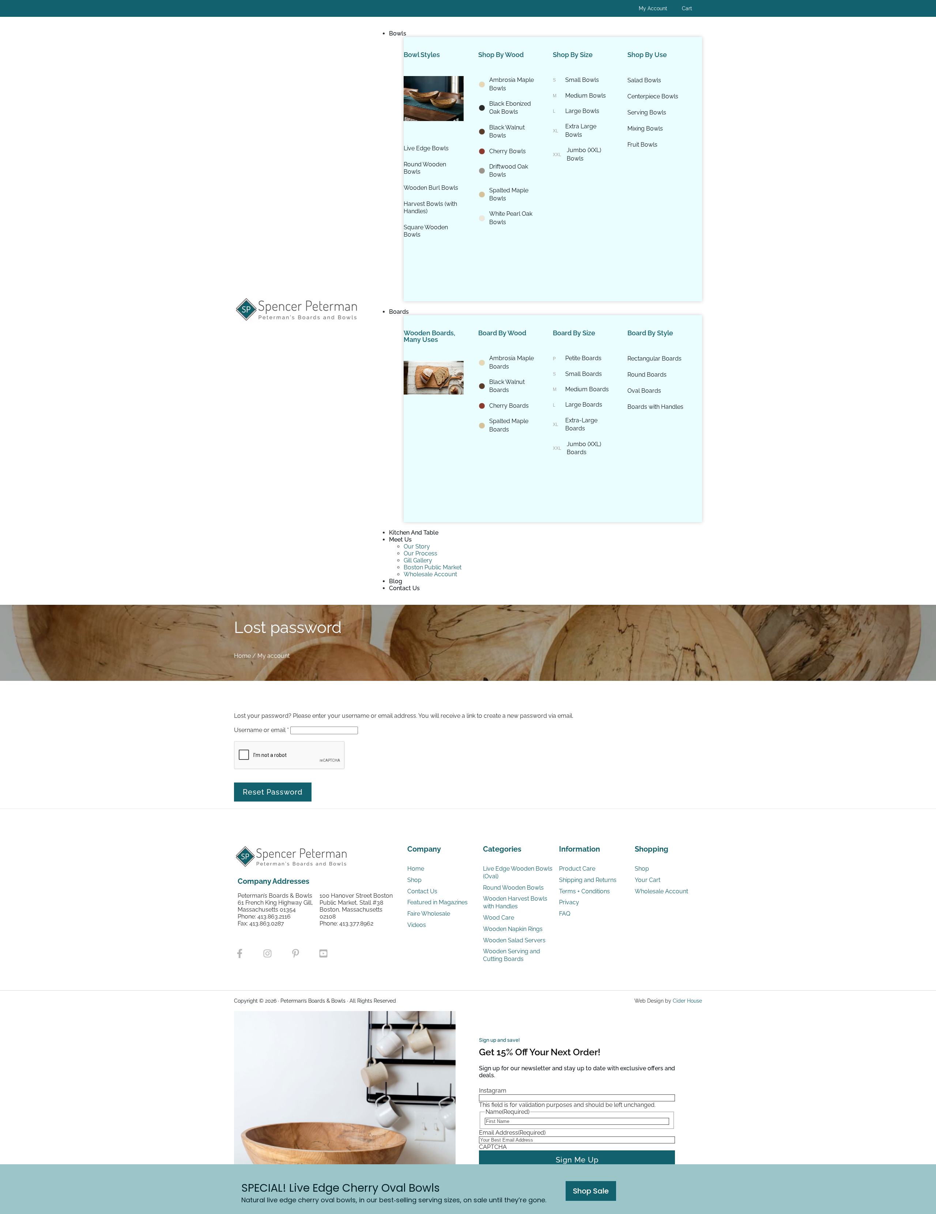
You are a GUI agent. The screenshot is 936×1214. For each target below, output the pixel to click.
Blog (395, 581)
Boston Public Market (432, 567)
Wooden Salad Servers (514, 940)
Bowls (397, 33)
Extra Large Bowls (580, 130)
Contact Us (404, 588)
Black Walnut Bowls (507, 131)
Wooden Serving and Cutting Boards (511, 955)
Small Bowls (582, 79)
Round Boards (647, 374)
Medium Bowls (585, 95)
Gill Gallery (418, 560)
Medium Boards (587, 389)
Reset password (273, 792)
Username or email (261, 730)
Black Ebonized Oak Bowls (510, 107)
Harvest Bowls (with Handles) (430, 207)
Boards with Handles (655, 406)
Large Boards (583, 404)
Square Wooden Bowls (426, 231)
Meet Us (400, 539)
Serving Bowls (646, 112)
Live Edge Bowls (426, 148)
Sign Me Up (577, 1159)
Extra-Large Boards (581, 424)
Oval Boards (644, 390)
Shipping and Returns (587, 879)
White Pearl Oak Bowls (510, 217)
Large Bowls (582, 111)
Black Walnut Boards (507, 385)
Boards (399, 311)
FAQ (564, 913)
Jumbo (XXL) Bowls (584, 154)
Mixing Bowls (645, 128)
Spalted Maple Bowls (508, 194)
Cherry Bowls (507, 151)
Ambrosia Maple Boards (511, 362)
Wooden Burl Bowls (431, 187)
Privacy (569, 902)
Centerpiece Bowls (652, 96)
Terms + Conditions (584, 891)
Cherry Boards (509, 405)
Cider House (687, 1001)
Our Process (420, 553)
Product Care (577, 868)
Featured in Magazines (437, 902)
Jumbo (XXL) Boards (584, 448)
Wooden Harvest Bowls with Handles (515, 902)
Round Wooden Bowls (425, 168)
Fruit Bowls (642, 144)
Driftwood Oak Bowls (508, 170)
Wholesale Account (430, 574)
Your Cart (647, 879)
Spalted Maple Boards (508, 425)
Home (242, 655)
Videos (417, 924)
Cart (687, 8)
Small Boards (583, 373)
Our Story (417, 546)
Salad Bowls (644, 80)
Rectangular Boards (654, 358)
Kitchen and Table (413, 532)
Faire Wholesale (429, 913)
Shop (414, 879)
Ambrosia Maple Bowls (511, 83)
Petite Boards (583, 358)
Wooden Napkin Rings (513, 928)
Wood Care (498, 917)
